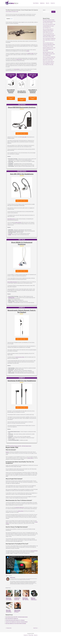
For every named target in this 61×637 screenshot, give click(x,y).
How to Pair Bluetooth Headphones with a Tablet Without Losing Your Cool (49, 40)
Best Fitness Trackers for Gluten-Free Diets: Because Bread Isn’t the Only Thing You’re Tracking (49, 21)
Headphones (42, 3)
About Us (47, 3)
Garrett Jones (12, 577)
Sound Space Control (11, 218)
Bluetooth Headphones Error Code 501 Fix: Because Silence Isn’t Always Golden (49, 49)
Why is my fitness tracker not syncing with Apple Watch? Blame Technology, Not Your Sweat (49, 44)
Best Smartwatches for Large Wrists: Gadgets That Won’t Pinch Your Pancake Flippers (49, 54)
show (11, 18)
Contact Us (53, 3)
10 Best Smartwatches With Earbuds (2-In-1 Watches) (15, 620)
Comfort (9, 234)
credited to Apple (30, 53)
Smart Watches (36, 3)
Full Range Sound (11, 297)
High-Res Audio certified (20, 357)
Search (53, 11)
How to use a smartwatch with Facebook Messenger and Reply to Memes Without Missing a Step (49, 35)
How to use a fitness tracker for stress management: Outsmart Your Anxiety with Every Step (48, 63)
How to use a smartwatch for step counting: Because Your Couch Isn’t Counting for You (49, 26)
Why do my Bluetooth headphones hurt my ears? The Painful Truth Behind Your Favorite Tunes (49, 58)
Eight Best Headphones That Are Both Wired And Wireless (16, 623)
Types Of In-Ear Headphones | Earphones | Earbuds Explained (16, 621)
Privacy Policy (30, 635)
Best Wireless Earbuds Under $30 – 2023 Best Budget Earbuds (17, 616)
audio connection (18, 222)
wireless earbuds (19, 59)
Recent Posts (10, 575)
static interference (34, 550)
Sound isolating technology (12, 281)
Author (7, 575)
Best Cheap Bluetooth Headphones (12, 618)
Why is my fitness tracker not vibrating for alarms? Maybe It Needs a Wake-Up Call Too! (48, 31)
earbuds (27, 50)
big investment (17, 69)
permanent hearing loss (19, 507)
